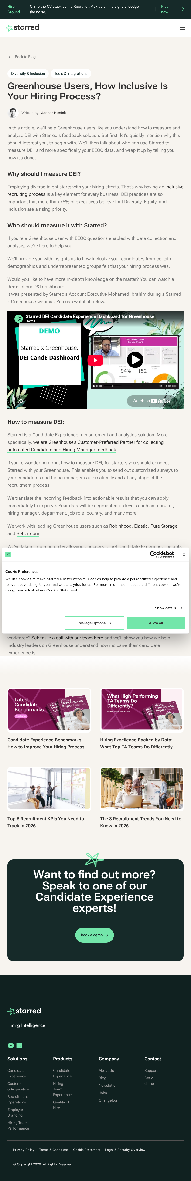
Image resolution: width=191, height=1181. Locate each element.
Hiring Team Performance (18, 1125)
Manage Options (92, 623)
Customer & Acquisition (18, 1086)
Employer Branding (15, 1112)
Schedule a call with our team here (67, 638)
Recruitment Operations (17, 1099)
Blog (102, 1078)
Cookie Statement (61, 590)
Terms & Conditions (53, 1150)
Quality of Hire (61, 1105)
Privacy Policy (23, 1150)
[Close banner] (184, 554)
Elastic (141, 526)
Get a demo (149, 1081)
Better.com (28, 533)
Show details (165, 608)
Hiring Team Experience (62, 1089)
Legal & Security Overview (125, 1150)
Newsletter (108, 1085)
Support (151, 1070)
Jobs (103, 1093)
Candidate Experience (16, 1073)
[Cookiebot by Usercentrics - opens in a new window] (153, 554)
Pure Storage (163, 526)
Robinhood (120, 526)
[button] (180, 28)
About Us (106, 1070)
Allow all (156, 623)
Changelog (108, 1100)
